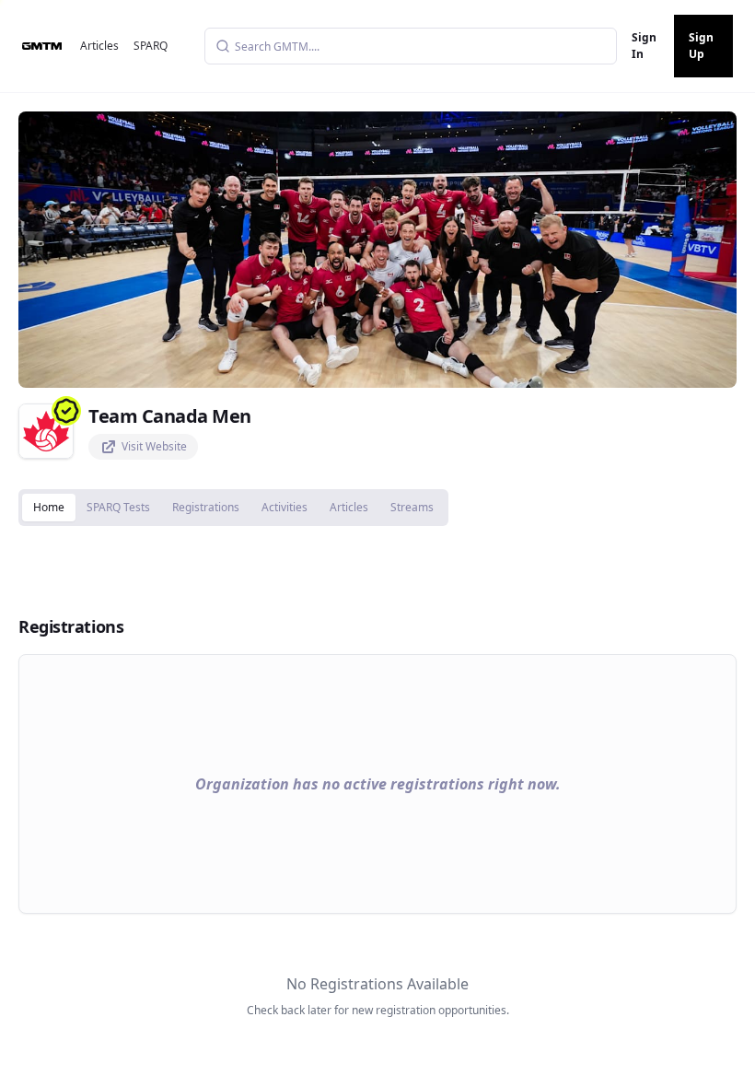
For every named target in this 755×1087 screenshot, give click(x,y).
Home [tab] (48, 507)
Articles (99, 45)
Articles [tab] (349, 507)
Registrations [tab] (205, 507)
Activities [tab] (284, 507)
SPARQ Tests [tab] (118, 507)
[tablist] (233, 507)
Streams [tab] (412, 507)
